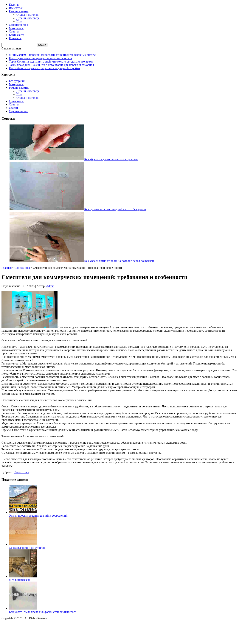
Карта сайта (16, 34)
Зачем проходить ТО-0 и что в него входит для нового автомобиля (51, 64)
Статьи (13, 107)
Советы (14, 31)
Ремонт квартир (19, 11)
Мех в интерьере (19, 579)
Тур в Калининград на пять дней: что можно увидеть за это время (51, 61)
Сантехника (16, 101)
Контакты (15, 38)
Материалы (16, 28)
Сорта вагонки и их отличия (27, 547)
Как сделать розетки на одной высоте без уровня (115, 209)
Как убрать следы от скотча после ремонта (111, 159)
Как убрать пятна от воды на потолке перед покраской (119, 260)
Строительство (18, 24)
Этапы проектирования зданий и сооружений (38, 515)
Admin (50, 286)
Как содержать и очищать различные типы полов (40, 58)
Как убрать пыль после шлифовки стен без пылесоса (42, 611)
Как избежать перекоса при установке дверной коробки (44, 68)
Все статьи (16, 8)
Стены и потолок (27, 14)
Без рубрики (17, 80)
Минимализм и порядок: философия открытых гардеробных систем (52, 54)
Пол (19, 21)
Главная (14, 4)
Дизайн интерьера (28, 18)
